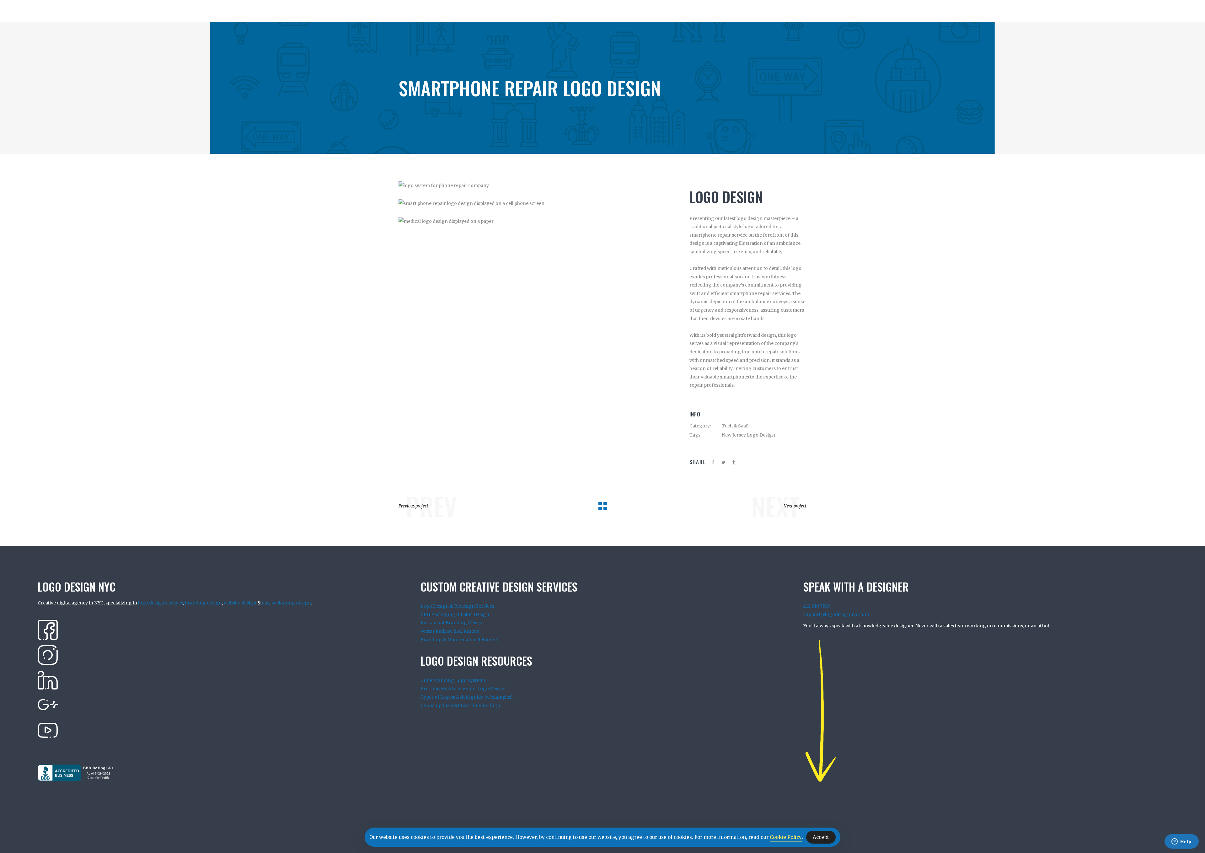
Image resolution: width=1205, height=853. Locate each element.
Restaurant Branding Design (452, 622)
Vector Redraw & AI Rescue (449, 631)
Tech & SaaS (735, 426)
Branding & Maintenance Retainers (459, 639)
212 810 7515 (816, 606)
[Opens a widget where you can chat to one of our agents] (1181, 842)
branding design (203, 603)
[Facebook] (48, 629)
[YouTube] (48, 730)
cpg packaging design (286, 603)
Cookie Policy (786, 837)
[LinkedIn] (48, 680)
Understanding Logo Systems (453, 680)
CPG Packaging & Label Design (454, 614)
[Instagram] (48, 654)
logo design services (160, 603)
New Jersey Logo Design (748, 435)
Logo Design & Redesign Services (457, 606)
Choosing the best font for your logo (460, 705)
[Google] (48, 705)
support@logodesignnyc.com (836, 614)
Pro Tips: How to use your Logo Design (463, 688)
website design (240, 603)
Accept (821, 837)
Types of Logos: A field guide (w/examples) (466, 697)
